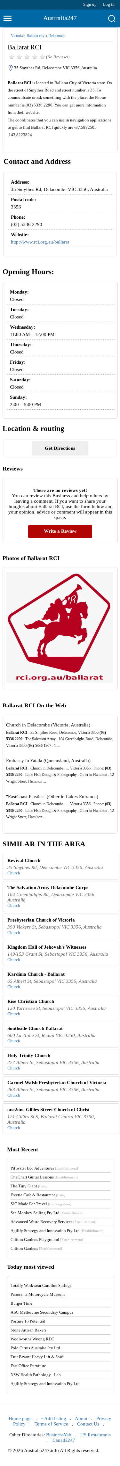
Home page (20, 1418)
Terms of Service (51, 1423)
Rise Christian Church (30, 1001)
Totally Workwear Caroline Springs (41, 1285)
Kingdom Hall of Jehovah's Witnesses (46, 947)
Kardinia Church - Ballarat (36, 974)
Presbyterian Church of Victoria (41, 920)
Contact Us (88, 1423)
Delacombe (56, 35)
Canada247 (63, 1440)
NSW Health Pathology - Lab (36, 1374)
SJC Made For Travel (41, 1203)
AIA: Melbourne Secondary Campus (42, 1312)
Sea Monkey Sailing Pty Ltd (47, 1212)
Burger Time (21, 1303)
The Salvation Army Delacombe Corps (47, 887)
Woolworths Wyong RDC (32, 1339)
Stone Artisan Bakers (28, 1330)
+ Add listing (53, 1418)
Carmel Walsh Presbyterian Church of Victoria (56, 1082)
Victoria (17, 35)
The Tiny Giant (29, 1186)
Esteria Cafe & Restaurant (38, 1194)
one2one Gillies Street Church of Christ (48, 1109)
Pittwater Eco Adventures (44, 1168)
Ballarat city (35, 35)
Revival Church (23, 860)
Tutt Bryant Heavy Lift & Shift (37, 1356)
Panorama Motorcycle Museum (38, 1294)
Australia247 (60, 17)
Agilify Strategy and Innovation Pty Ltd (57, 1230)
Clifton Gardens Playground (47, 1239)
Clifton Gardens (36, 1248)
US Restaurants (95, 1434)
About (81, 1418)
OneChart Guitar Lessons (44, 1177)
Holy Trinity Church (28, 1055)
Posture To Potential (28, 1321)
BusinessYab (58, 1434)
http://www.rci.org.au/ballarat (40, 241)
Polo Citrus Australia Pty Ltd (35, 1348)
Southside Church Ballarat (35, 1028)
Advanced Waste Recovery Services (53, 1221)
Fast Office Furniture (28, 1365)
